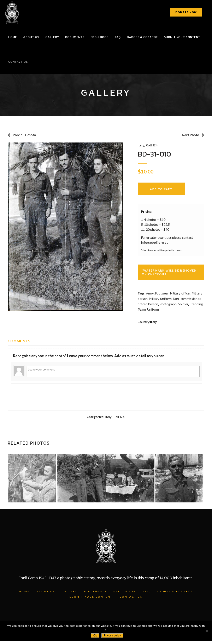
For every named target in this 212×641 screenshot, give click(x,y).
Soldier (183, 304)
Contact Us (131, 596)
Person (153, 304)
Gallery (69, 591)
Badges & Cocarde (175, 591)
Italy (141, 145)
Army (150, 293)
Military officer (180, 293)
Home (24, 591)
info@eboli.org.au (154, 242)
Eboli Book (124, 591)
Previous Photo (24, 134)
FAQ (146, 591)
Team (142, 309)
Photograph (168, 304)
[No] (207, 631)
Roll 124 (152, 145)
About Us (45, 591)
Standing (196, 304)
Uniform (153, 309)
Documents (95, 591)
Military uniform (160, 298)
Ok (95, 635)
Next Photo (190, 134)
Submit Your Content (91, 596)
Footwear (162, 293)
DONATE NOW (186, 12)
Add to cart (161, 189)
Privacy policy (112, 635)
